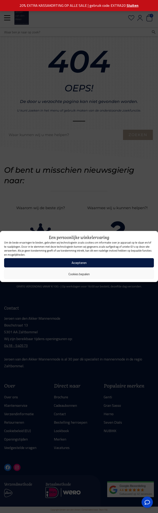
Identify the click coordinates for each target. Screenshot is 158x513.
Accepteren (79, 263)
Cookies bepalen (79, 274)
